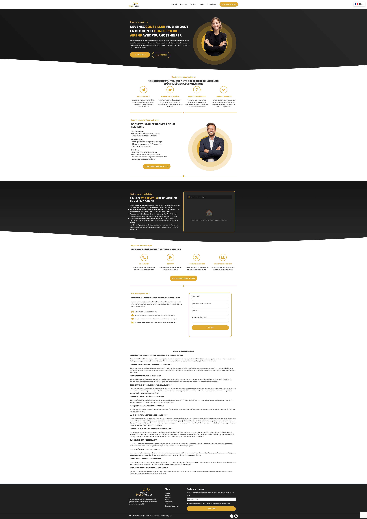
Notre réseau (211, 4)
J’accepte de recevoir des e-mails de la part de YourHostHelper (209, 503)
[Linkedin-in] (236, 516)
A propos (183, 4)
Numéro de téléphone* (199, 317)
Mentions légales (166, 516)
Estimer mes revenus (171, 506)
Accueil (174, 4)
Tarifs (202, 4)
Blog (166, 504)
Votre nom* (195, 296)
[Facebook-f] (231, 516)
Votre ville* (195, 310)
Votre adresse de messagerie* (202, 303)
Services (193, 4)
